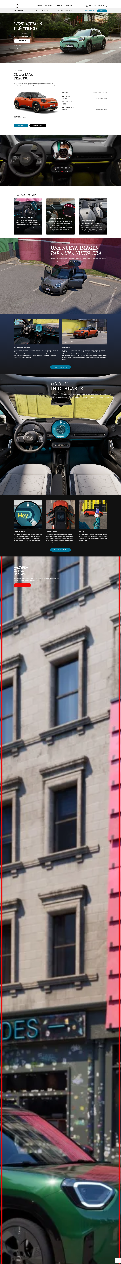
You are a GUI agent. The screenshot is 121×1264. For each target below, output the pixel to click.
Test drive (21, 125)
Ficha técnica (68, 10)
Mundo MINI (59, 6)
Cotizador (69, 6)
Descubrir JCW (22, 585)
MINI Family (39, 6)
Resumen (38, 10)
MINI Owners (48, 6)
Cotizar (102, 10)
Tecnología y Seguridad (53, 10)
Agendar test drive (60, 367)
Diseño (44, 10)
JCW (61, 10)
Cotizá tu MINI (22, 41)
